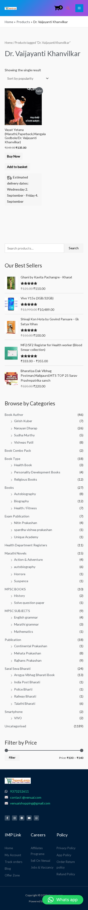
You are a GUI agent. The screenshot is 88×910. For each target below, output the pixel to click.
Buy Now (13, 156)
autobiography (24, 567)
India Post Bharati (27, 682)
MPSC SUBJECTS (17, 611)
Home (9, 42)
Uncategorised (15, 726)
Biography (21, 501)
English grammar (26, 617)
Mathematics (23, 631)
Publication (13, 640)
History (19, 596)
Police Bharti (23, 689)
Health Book (23, 465)
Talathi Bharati (24, 703)
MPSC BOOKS (15, 589)
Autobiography (25, 494)
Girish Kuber (23, 421)
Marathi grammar (26, 624)
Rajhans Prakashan (28, 660)
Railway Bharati (25, 696)
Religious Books (25, 479)
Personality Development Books (37, 472)
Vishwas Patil (23, 442)
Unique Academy (26, 537)
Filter (12, 757)
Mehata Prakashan (27, 653)
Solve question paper (29, 603)
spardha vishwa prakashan (33, 530)
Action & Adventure (28, 559)
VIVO (18, 718)
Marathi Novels (16, 553)
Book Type (12, 459)
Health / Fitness (25, 508)
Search (74, 248)
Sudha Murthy (24, 435)
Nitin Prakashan (25, 523)
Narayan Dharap (25, 428)
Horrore (19, 574)
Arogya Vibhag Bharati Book (34, 675)
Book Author (14, 415)
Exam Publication (17, 516)
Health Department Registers (26, 545)
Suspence (21, 581)
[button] (68, 8)
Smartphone (14, 712)
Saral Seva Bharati (18, 669)
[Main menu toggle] (79, 8)
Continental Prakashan (30, 646)
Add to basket (17, 167)
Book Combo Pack (18, 450)
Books (9, 487)
